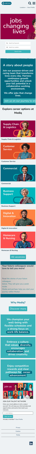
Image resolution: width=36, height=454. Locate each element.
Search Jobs (18, 51)
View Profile (31, 7)
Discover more (18, 308)
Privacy (18, 428)
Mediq (18, 435)
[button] (34, 3)
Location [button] (22, 7)
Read (4, 278)
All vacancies (18, 257)
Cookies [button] (18, 431)
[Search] (30, 3)
